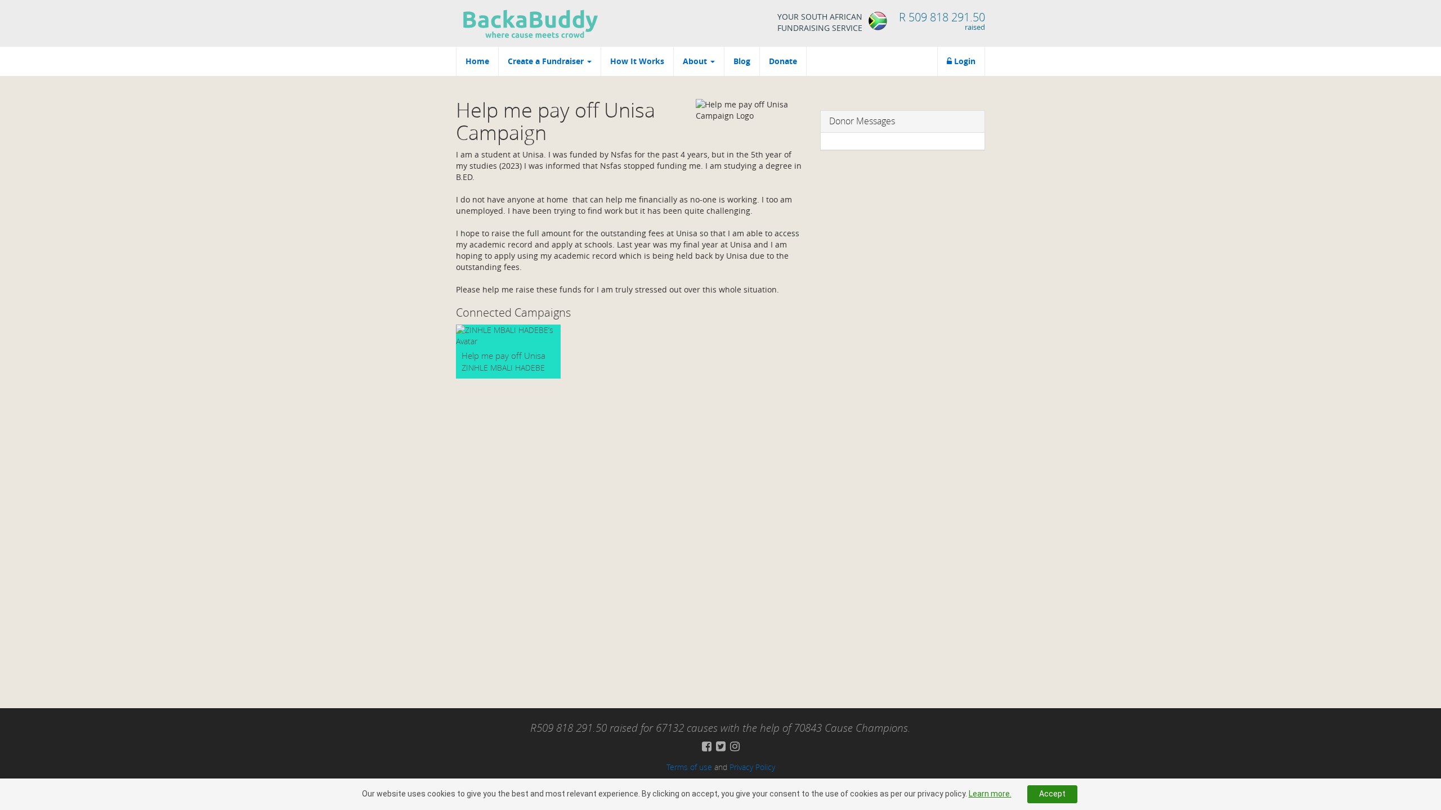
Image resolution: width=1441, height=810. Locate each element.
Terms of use (689, 767)
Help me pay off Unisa (503, 355)
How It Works (637, 61)
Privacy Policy (752, 767)
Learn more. (990, 793)
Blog (741, 61)
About (696, 61)
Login (963, 61)
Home (477, 61)
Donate (783, 61)
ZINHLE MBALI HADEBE (503, 367)
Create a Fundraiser (547, 61)
